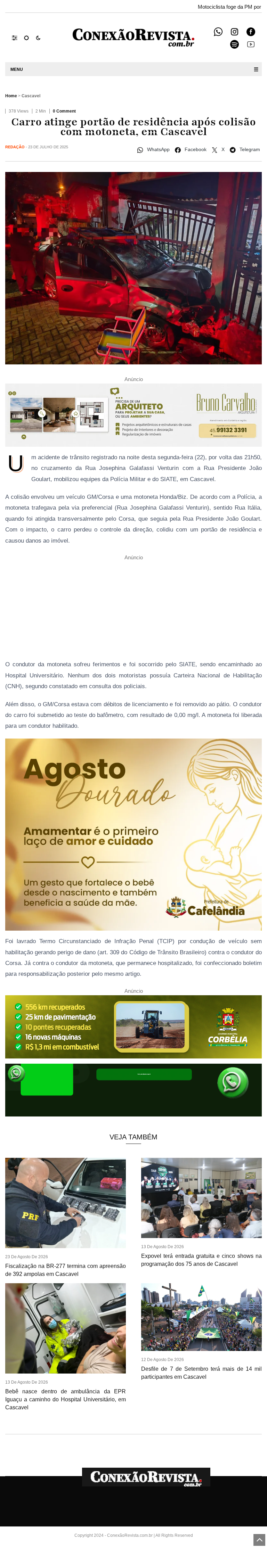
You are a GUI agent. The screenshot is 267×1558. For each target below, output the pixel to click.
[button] (18, 37)
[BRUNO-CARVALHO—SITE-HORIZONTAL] (133, 417)
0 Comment (64, 111)
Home (11, 95)
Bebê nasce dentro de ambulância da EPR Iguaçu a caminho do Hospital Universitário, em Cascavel (65, 1399)
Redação (15, 147)
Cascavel (31, 95)
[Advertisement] (133, 610)
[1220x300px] (133, 1029)
